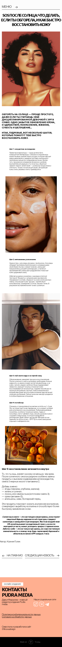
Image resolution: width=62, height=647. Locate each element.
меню (7, 7)
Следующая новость (39, 555)
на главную (15, 555)
